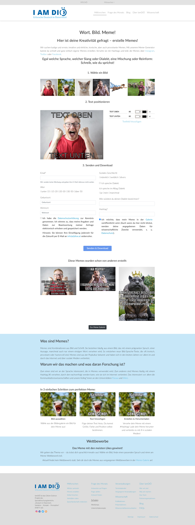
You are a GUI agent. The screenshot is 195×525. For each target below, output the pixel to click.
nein (106, 193)
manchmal (114, 193)
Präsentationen (120, 505)
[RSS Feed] (45, 511)
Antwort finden (96, 495)
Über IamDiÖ (139, 13)
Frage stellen (95, 492)
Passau (115, 378)
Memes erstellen (73, 492)
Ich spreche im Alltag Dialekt (112, 189)
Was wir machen (145, 492)
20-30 (62, 191)
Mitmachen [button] (108, 2)
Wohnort (44, 208)
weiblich (114, 177)
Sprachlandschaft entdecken (77, 502)
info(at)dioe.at (74, 236)
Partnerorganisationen (147, 498)
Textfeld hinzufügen (131, 122)
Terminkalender (120, 488)
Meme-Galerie (142, 460)
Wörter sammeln (73, 488)
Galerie (149, 220)
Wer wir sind (143, 488)
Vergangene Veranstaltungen (125, 492)
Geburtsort (45, 198)
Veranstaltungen (122, 484)
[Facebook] (39, 511)
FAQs (141, 508)
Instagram (149, 51)
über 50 (78, 191)
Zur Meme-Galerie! (97, 327)
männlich (105, 177)
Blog (128, 13)
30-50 (70, 191)
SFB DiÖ (83, 2)
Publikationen (120, 501)
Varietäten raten (73, 498)
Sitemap (130, 517)
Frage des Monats (116, 13)
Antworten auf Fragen (99, 488)
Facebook (56, 54)
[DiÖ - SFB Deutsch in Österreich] (50, 13)
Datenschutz (107, 233)
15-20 (55, 191)
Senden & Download (97, 248)
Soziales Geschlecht (108, 173)
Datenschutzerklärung (68, 218)
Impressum (141, 517)
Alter (42, 187)
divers (123, 177)
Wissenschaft (153, 13)
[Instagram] (36, 511)
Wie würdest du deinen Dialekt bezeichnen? (119, 199)
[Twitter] (42, 511)
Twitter (43, 54)
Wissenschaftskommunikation (125, 508)
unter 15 (46, 191)
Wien (125, 378)
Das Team (142, 495)
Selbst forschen (72, 495)
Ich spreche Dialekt (110, 183)
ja (101, 193)
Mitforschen (100, 13)
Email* (43, 173)
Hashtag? (103, 209)
